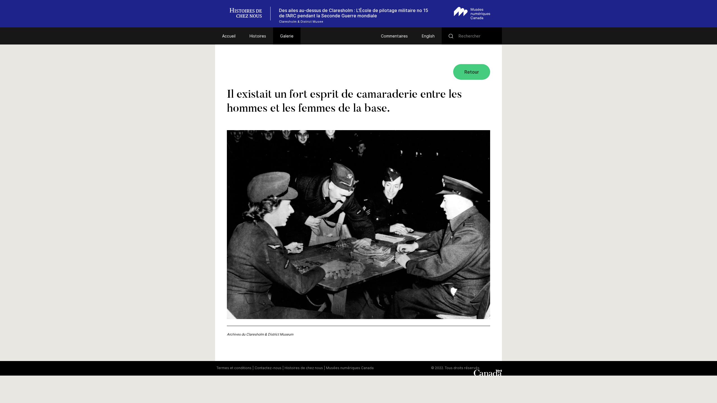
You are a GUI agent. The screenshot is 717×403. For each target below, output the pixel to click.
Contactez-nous (268, 368)
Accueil (229, 36)
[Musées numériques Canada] (472, 13)
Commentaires (394, 36)
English (428, 36)
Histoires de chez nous (304, 368)
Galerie (287, 36)
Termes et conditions (234, 368)
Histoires (258, 36)
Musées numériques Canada (350, 368)
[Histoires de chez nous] (249, 13)
